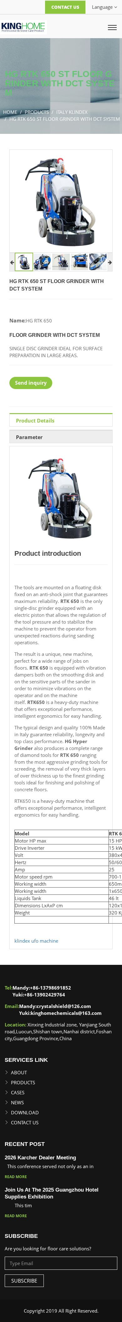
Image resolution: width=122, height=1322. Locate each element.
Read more (16, 1176)
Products (23, 1082)
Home (10, 112)
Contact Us (65, 7)
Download (25, 1112)
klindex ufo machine (36, 941)
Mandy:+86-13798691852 (42, 988)
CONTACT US (24, 1122)
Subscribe (24, 1280)
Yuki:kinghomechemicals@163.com (60, 1013)
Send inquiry (31, 382)
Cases (17, 1092)
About (19, 1072)
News (17, 1102)
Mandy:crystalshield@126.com (55, 1006)
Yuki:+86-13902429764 (39, 994)
